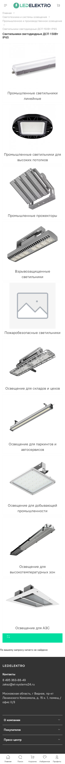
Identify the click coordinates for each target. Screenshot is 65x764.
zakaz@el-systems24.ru (18, 684)
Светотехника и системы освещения (24, 17)
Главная (7, 13)
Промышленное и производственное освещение (32, 21)
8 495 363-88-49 (14, 680)
